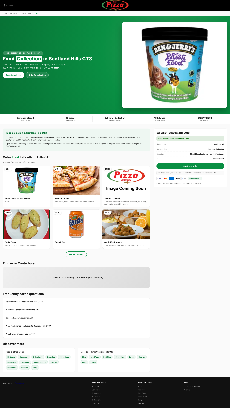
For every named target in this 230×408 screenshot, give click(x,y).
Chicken (142, 357)
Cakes (93, 362)
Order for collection (37, 75)
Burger (131, 357)
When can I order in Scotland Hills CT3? (23, 310)
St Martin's (51, 357)
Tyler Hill (53, 362)
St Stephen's (37, 357)
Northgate (11, 357)
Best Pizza (107, 357)
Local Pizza (95, 357)
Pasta (84, 362)
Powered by (7, 383)
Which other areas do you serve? (20, 334)
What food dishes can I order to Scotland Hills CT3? (28, 326)
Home (5, 13)
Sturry (35, 367)
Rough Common (40, 362)
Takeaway (13, 13)
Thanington (25, 362)
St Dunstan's (64, 357)
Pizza (84, 357)
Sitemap (187, 390)
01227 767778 (205, 118)
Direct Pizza (120, 357)
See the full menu (76, 254)
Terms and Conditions (192, 386)
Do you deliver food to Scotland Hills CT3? (24, 302)
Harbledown (12, 367)
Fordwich (24, 367)
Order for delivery (13, 75)
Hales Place (11, 362)
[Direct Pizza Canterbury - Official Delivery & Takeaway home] (115, 5)
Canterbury (24, 357)
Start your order (190, 166)
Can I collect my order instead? (19, 318)
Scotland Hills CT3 (26, 13)
